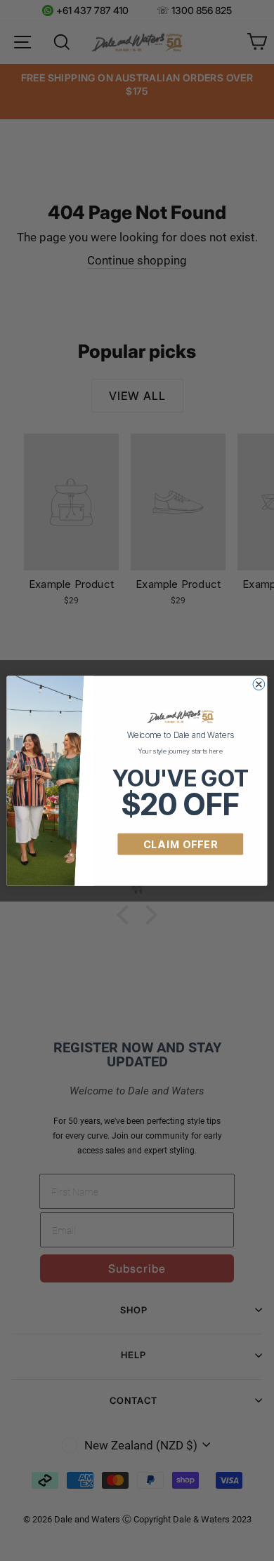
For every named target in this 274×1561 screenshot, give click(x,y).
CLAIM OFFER (180, 844)
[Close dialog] (259, 684)
